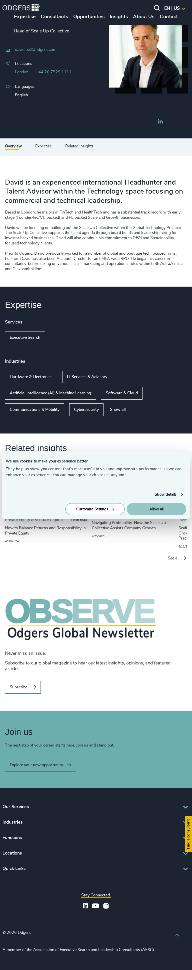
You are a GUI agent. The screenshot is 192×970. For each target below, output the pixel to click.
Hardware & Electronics (31, 377)
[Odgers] (21, 8)
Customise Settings (92, 509)
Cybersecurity (86, 410)
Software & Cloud (122, 393)
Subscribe (19, 687)
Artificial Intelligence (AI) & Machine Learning (50, 393)
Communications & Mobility (35, 410)
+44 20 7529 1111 (54, 72)
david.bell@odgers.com (35, 50)
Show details (165, 494)
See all (174, 558)
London (21, 72)
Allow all (157, 509)
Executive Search (25, 337)
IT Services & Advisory (87, 377)
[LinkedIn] (160, 122)
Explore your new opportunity (36, 765)
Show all (59, 337)
